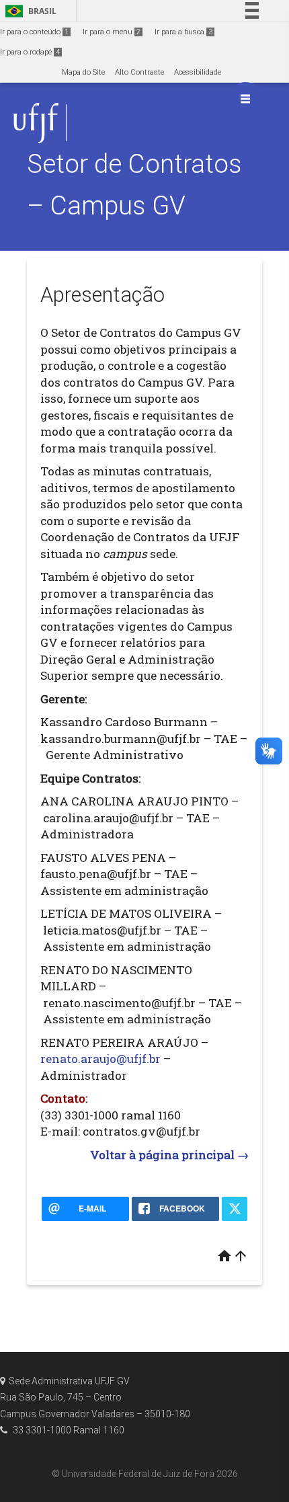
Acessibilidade (197, 72)
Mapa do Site (83, 72)
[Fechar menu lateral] (245, 99)
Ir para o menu (111, 32)
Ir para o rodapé (30, 52)
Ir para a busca (183, 32)
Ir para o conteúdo (34, 32)
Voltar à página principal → (169, 1154)
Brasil (28, 11)
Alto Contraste (139, 72)
